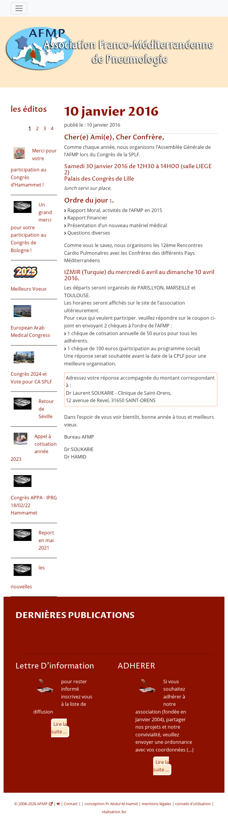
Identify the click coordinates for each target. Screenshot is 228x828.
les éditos (29, 109)
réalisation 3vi (114, 811)
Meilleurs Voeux (28, 289)
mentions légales (156, 803)
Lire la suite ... (59, 728)
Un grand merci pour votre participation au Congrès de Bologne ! (31, 227)
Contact (71, 803)
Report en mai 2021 (46, 540)
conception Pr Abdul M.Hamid (111, 803)
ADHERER (136, 666)
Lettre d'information (54, 666)
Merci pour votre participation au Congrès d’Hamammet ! (34, 167)
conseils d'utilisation (193, 803)
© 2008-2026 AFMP (31, 803)
